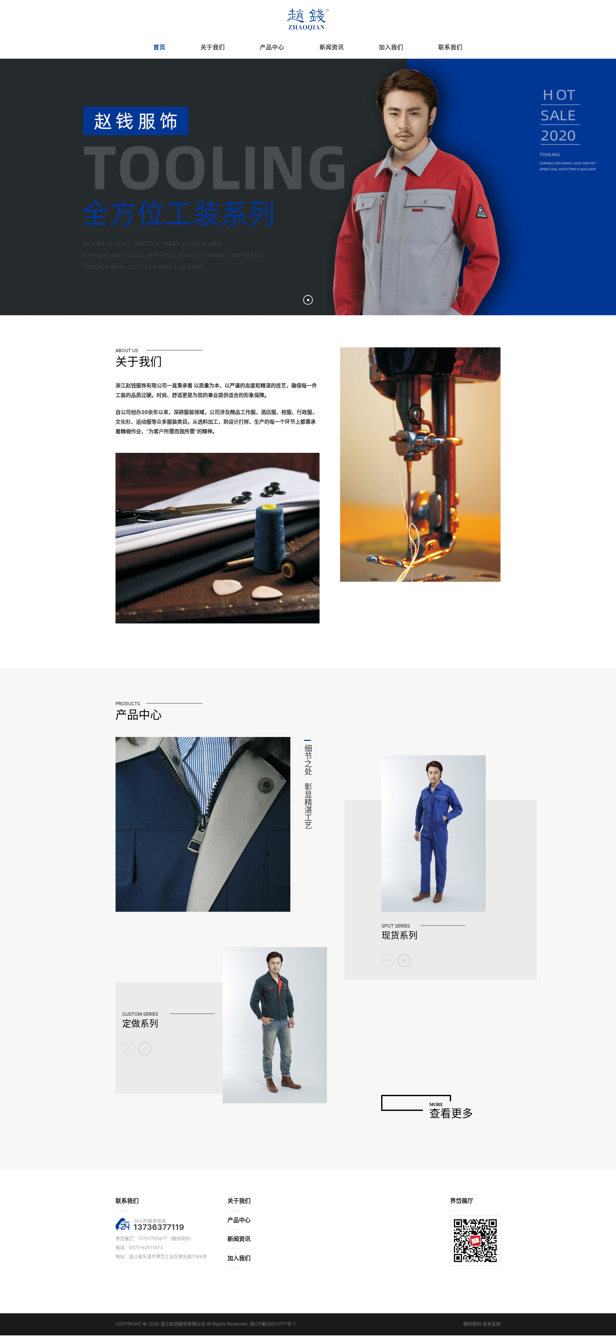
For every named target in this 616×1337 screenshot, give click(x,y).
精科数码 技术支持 (482, 1323)
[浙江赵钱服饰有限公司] (308, 19)
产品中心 (239, 1220)
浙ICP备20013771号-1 (272, 1323)
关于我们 (239, 1200)
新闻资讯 (239, 1239)
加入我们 (239, 1258)
